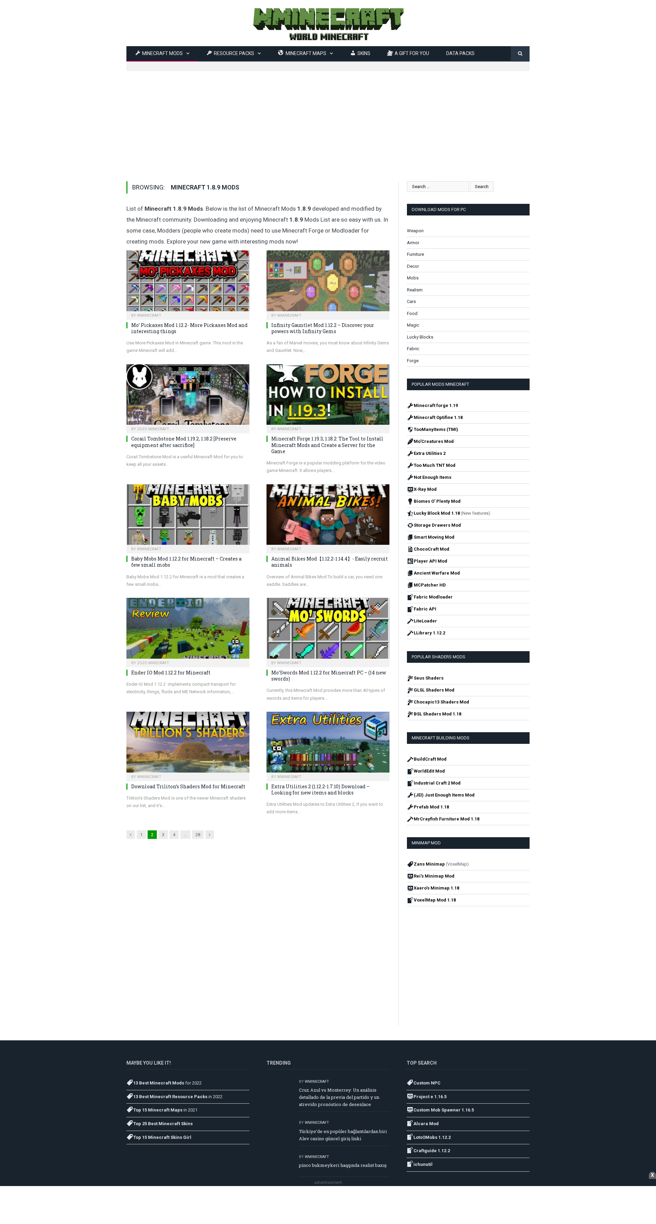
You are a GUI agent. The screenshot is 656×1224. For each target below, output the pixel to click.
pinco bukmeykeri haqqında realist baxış (342, 1165)
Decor (413, 266)
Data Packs (460, 53)
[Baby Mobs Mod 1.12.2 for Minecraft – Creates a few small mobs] (187, 516)
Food (412, 313)
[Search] (520, 54)
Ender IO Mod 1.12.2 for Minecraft (170, 672)
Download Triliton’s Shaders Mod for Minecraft (188, 786)
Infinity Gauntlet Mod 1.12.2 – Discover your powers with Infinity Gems (322, 328)
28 (197, 834)
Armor (413, 242)
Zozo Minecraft (153, 429)
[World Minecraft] (328, 23)
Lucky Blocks (420, 337)
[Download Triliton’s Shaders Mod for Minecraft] (187, 744)
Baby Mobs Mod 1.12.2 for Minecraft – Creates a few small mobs (186, 561)
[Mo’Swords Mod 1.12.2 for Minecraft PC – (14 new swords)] (328, 630)
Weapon (415, 230)
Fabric (413, 348)
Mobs (413, 277)
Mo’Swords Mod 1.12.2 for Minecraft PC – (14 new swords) (328, 675)
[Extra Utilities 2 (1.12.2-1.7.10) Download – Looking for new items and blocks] (328, 744)
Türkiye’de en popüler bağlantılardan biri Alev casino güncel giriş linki (343, 1135)
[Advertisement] (328, 119)
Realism (415, 289)
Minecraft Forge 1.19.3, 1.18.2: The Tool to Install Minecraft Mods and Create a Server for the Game (327, 444)
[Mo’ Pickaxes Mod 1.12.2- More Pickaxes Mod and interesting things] (187, 282)
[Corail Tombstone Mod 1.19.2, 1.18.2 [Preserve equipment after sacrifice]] (187, 396)
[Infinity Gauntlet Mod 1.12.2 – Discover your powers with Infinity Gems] (328, 282)
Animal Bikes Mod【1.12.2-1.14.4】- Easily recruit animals (329, 561)
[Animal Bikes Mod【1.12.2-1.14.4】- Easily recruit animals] (328, 516)
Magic (413, 325)
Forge (413, 360)
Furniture (415, 254)
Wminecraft (149, 315)
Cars (411, 301)
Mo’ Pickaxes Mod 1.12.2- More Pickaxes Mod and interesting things (189, 328)
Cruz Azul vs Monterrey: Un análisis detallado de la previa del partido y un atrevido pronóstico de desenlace (339, 1097)
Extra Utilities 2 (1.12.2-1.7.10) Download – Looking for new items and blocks (320, 789)
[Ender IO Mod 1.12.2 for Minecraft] (187, 630)
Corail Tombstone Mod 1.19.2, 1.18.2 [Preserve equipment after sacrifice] (183, 441)
